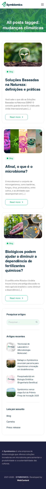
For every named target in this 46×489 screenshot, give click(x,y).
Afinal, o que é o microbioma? (18, 169)
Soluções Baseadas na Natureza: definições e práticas (22, 84)
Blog (11, 72)
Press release (13, 427)
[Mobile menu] (42, 4)
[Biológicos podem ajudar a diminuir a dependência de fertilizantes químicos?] (23, 225)
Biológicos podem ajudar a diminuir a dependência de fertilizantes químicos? (21, 261)
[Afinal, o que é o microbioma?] (23, 140)
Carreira (11, 421)
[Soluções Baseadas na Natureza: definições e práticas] (23, 53)
